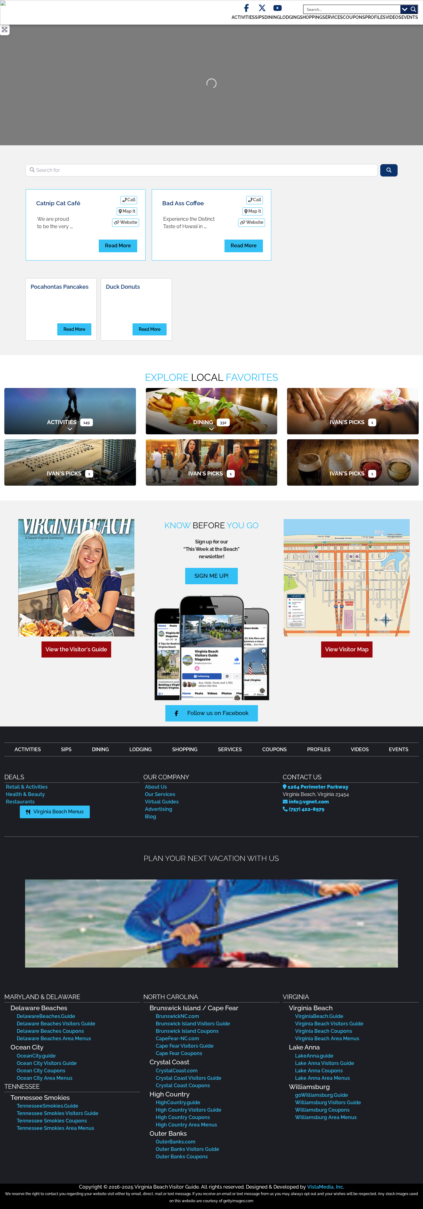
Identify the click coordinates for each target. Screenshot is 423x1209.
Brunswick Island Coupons (187, 1031)
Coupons (354, 17)
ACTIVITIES (243, 17)
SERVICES (332, 17)
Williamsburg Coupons (322, 1110)
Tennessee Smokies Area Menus (55, 1128)
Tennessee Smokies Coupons (52, 1121)
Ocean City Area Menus (44, 1078)
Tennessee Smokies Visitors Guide (57, 1113)
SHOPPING (311, 17)
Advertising (158, 809)
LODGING (290, 17)
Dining (203, 422)
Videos (393, 17)
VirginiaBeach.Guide (319, 1016)
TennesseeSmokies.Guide (47, 1106)
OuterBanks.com (175, 1142)
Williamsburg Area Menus (326, 1117)
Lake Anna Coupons (319, 1071)
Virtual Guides (162, 802)
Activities (61, 422)
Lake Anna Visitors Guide (324, 1063)
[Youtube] (277, 8)
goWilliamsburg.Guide (321, 1095)
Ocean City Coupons (41, 1071)
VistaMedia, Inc (325, 1187)
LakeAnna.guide (314, 1056)
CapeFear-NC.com (177, 1038)
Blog (150, 816)
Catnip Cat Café (58, 203)
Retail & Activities (27, 787)
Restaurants (20, 802)
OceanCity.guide (36, 1056)
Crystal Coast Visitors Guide (188, 1078)
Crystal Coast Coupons (183, 1085)
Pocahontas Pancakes (60, 286)
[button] (9, 924)
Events (409, 17)
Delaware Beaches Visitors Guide (56, 1024)
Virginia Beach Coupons (323, 1031)
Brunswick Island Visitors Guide (193, 1024)
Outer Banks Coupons (182, 1157)
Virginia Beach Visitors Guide (329, 1024)
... (71, 226)
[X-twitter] (262, 8)
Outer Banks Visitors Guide (187, 1149)
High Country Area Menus (186, 1125)
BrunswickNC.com (177, 1016)
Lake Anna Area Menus (322, 1078)
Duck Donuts (123, 286)
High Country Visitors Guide (188, 1110)
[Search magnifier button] (413, 9)
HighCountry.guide (178, 1102)
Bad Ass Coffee (183, 203)
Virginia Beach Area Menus (327, 1038)
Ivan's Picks (347, 422)
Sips (259, 17)
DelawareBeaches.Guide (46, 1016)
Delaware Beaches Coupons (50, 1031)
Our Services (160, 794)
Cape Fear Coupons (179, 1053)
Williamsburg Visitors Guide (328, 1102)
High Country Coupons (183, 1117)
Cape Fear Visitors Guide (185, 1046)
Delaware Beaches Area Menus (54, 1038)
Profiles (375, 17)
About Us (156, 787)
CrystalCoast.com (177, 1071)
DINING (272, 17)
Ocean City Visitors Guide (47, 1063)
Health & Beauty (25, 794)
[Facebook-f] (247, 8)
